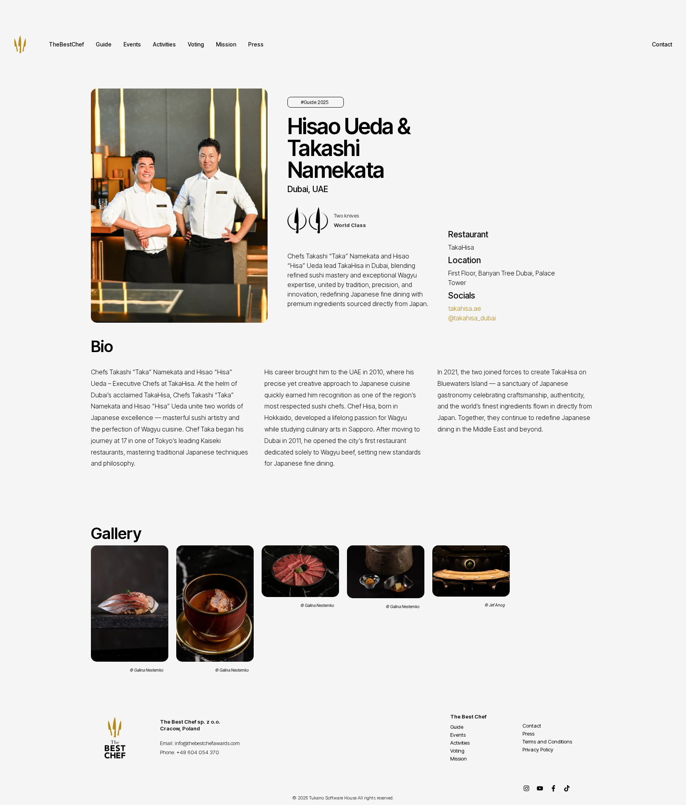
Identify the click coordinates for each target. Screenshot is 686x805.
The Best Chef (468, 716)
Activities (164, 44)
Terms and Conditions (547, 741)
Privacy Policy (537, 749)
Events (132, 44)
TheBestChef (66, 44)
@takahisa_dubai (472, 318)
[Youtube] (540, 788)
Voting (196, 44)
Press (256, 44)
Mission (226, 44)
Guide (104, 44)
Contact (662, 44)
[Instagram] (526, 788)
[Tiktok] (567, 788)
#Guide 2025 (314, 102)
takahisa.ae (464, 308)
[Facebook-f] (553, 788)
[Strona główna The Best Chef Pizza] (20, 44)
